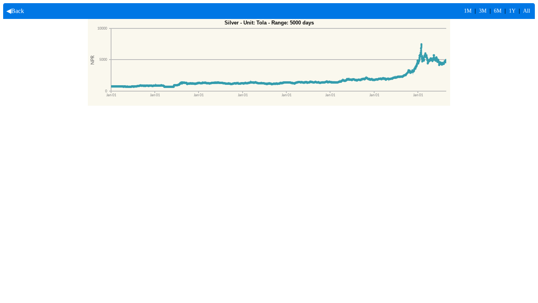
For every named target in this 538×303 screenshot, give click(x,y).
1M (467, 11)
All (526, 11)
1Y (512, 11)
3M (482, 11)
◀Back (13, 10)
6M (497, 11)
